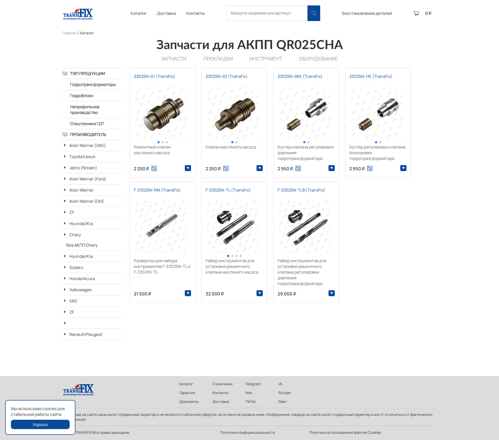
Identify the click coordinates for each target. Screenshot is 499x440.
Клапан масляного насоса (231, 147)
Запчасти (174, 58)
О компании (222, 383)
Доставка (166, 13)
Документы (189, 401)
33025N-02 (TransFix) (227, 76)
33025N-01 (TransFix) (154, 76)
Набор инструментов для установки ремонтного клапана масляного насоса (232, 266)
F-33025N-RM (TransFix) (157, 190)
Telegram (253, 383)
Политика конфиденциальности (247, 432)
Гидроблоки (81, 95)
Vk (280, 383)
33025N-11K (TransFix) (370, 76)
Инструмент (266, 58)
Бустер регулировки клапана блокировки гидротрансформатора (377, 152)
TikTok (250, 401)
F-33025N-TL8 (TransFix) (301, 190)
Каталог (139, 13)
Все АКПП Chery (81, 245)
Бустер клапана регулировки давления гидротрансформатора (306, 152)
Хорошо (40, 424)
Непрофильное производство (85, 109)
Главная (69, 32)
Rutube (284, 392)
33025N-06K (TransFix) (300, 76)
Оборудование (318, 58)
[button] (158, 142)
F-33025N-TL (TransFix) (228, 190)
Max (248, 392)
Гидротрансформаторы (93, 84)
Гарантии (187, 392)
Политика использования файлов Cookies (345, 432)
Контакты (195, 13)
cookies (49, 408)
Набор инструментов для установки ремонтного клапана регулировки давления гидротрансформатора (302, 272)
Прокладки (218, 58)
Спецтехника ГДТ (87, 123)
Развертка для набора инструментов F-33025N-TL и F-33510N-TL (162, 266)
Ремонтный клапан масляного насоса (152, 149)
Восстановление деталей (367, 13)
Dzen (282, 401)
